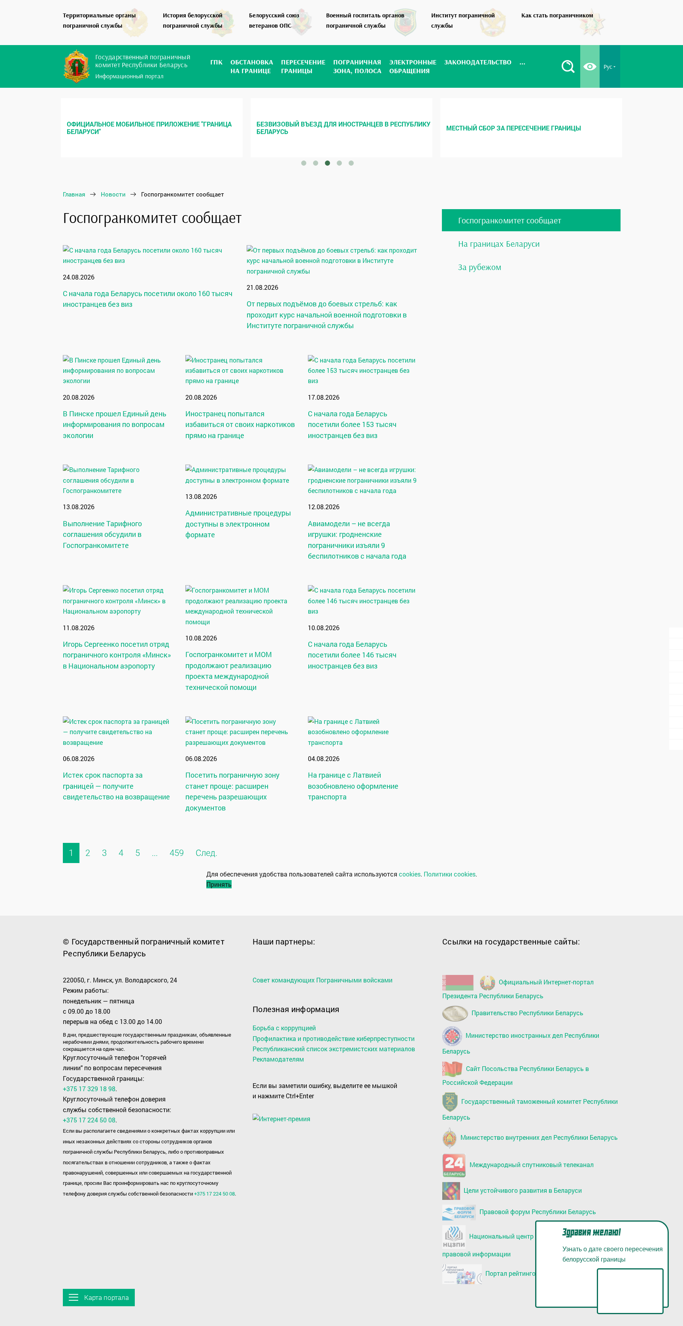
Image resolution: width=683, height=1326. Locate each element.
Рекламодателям (278, 1059)
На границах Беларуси (499, 243)
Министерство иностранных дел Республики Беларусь (520, 1043)
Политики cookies (449, 874)
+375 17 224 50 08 (89, 1120)
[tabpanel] (152, 127)
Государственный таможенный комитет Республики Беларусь (530, 1109)
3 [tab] (327, 163)
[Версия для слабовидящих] (590, 66)
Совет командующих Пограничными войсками (322, 980)
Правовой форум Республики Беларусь (537, 1212)
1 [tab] (304, 163)
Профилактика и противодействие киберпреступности (334, 1038)
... (155, 853)
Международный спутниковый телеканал (531, 1165)
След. (206, 853)
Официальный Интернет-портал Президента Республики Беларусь (518, 989)
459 (177, 853)
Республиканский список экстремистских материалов (334, 1049)
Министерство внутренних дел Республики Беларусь (538, 1137)
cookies (410, 874)
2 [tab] (315, 163)
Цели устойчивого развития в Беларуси (522, 1190)
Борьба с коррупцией (284, 1028)
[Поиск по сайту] (568, 66)
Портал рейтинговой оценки (526, 1273)
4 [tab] (339, 163)
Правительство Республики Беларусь (526, 1013)
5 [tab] (351, 163)
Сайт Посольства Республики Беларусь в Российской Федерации (515, 1075)
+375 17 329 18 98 (89, 1088)
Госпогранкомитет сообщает (509, 220)
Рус (608, 66)
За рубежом (480, 266)
